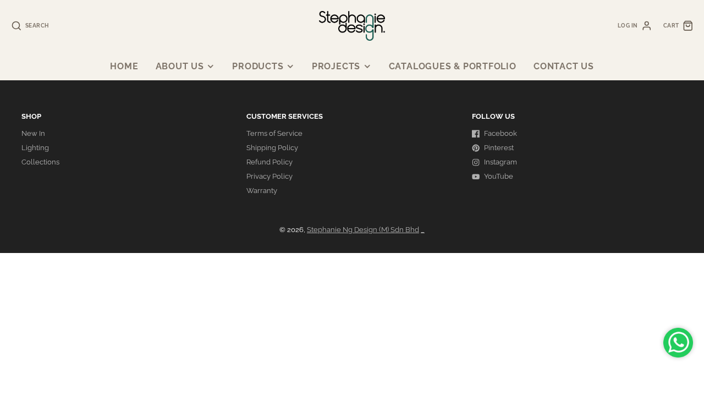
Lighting (35, 148)
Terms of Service (274, 133)
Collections (40, 162)
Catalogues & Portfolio (452, 66)
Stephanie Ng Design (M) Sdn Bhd (363, 230)
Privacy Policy (269, 176)
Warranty (261, 190)
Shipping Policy (272, 148)
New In (33, 133)
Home (124, 66)
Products (257, 66)
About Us (180, 66)
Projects (336, 66)
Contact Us (564, 66)
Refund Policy (269, 162)
